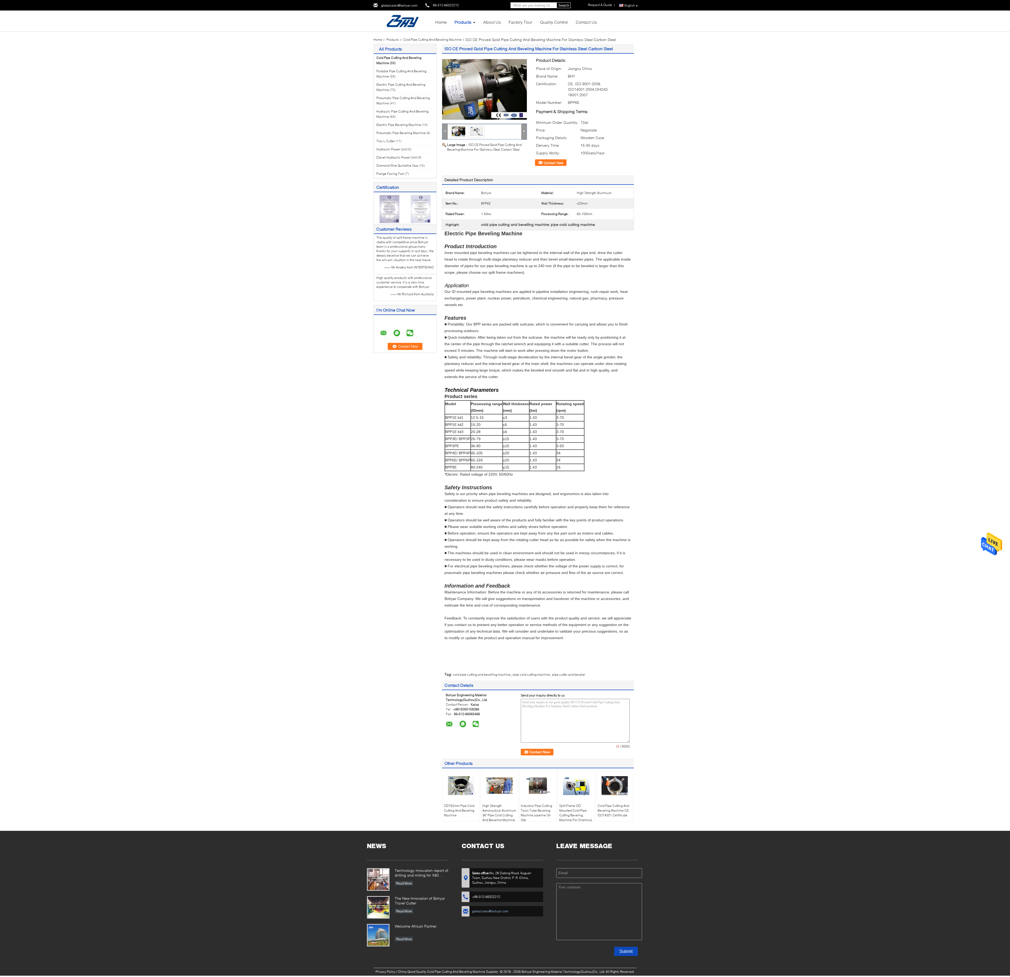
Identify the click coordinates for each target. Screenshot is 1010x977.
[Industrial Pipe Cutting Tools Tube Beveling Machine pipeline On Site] (537, 785)
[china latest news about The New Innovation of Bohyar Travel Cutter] (378, 907)
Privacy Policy (386, 972)
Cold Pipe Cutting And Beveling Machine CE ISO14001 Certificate (613, 810)
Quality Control (554, 21)
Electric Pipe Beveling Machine (398, 125)
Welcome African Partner (416, 926)
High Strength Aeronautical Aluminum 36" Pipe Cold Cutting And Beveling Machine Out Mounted (499, 815)
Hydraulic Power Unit (391, 149)
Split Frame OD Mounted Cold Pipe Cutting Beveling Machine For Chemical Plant (575, 815)
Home (441, 21)
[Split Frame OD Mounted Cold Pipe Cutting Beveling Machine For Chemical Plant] (576, 785)
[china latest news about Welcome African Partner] (378, 935)
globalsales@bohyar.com (399, 5)
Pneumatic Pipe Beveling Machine (401, 133)
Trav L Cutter (385, 141)
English (629, 5)
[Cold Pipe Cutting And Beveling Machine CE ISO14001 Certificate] (614, 785)
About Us (492, 21)
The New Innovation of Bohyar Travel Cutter (420, 900)
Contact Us (586, 21)
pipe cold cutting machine (531, 674)
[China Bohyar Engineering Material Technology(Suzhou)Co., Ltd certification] (389, 209)
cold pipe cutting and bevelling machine (482, 674)
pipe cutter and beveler (568, 674)
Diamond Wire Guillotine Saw (397, 165)
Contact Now (553, 163)
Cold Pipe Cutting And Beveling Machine (432, 40)
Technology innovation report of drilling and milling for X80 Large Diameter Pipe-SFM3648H (421, 873)
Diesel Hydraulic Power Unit (396, 157)
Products (462, 21)
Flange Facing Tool (390, 174)
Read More (404, 883)
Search (563, 5)
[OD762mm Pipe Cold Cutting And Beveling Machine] (461, 785)
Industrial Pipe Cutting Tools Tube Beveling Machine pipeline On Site (536, 813)
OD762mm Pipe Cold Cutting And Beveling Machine (459, 810)
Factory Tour (520, 21)
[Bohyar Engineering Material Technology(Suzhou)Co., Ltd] (402, 21)
